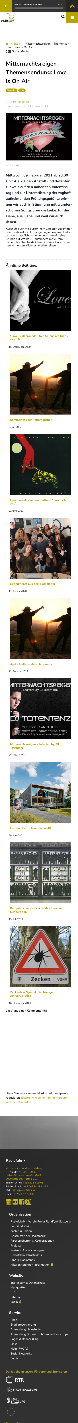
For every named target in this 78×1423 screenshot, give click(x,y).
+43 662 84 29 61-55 (36, 1186)
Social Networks (21, 1354)
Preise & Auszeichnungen (27, 1250)
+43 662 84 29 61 (33, 1182)
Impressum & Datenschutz (28, 1283)
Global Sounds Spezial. (29, 4)
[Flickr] (15, 1202)
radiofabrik (23, 102)
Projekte (16, 1246)
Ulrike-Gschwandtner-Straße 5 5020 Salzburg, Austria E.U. (23, 1177)
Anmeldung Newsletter (26, 1329)
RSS (13, 1292)
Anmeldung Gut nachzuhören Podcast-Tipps (39, 1334)
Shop (14, 1320)
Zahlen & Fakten (21, 1231)
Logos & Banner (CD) (24, 1339)
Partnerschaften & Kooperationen (32, 1241)
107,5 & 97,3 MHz (23, 1194)
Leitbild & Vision (21, 1226)
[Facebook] (22, 1202)
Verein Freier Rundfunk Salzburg (24, 1168)
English (15, 1358)
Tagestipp (11, 90)
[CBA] (9, 1202)
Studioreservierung (23, 1325)
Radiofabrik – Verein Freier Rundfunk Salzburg (41, 1222)
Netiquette (18, 1287)
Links (14, 1344)
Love (22, 90)
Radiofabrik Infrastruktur (26, 1255)
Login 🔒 (16, 1302)
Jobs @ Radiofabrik (23, 1260)
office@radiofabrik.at (23, 1190)
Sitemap (16, 1297)
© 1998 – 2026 (27, 1172)
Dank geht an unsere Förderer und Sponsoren (36, 1372)
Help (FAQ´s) (19, 1349)
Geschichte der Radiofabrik (28, 1236)
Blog (17, 44)
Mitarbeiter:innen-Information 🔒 (32, 1265)
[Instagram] (28, 1202)
